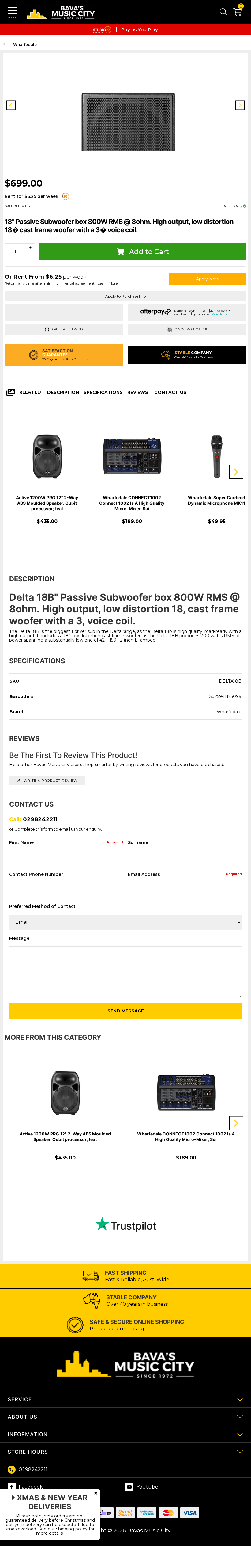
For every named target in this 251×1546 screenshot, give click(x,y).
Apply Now (207, 279)
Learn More (108, 283)
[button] (234, 13)
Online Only (233, 206)
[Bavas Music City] (61, 12)
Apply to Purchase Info (125, 296)
